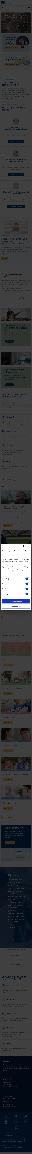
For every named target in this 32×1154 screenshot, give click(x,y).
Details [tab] (16, 550)
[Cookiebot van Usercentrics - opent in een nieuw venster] (23, 546)
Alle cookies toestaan (16, 601)
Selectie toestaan (16, 606)
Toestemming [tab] (6, 550)
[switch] (27, 584)
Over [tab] (26, 550)
